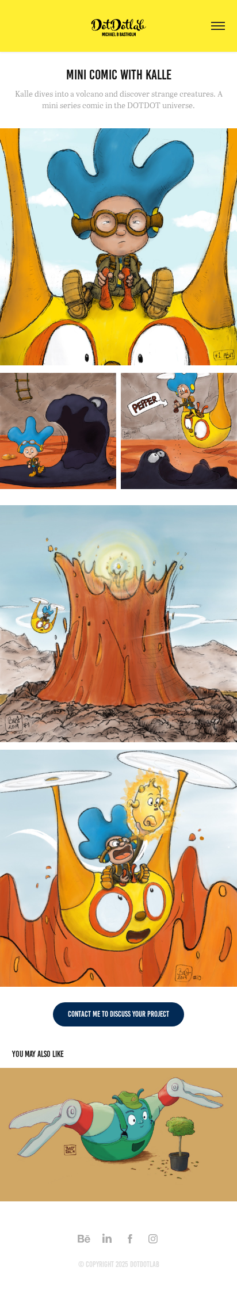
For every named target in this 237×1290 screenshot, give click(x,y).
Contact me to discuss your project (118, 1014)
